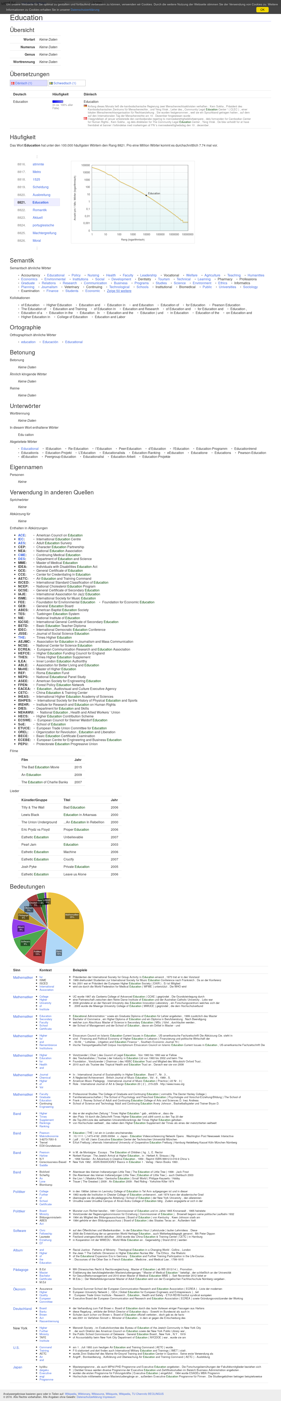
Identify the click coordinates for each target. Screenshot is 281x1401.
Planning (27, 286)
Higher (43, 999)
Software (19, 1230)
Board (42, 1211)
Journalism (49, 286)
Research (70, 283)
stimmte (38, 164)
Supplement (46, 1120)
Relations (49, 283)
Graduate (28, 283)
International (46, 986)
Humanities (256, 275)
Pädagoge (20, 1269)
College (43, 996)
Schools (143, 286)
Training (44, 1350)
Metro (37, 171)
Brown (43, 1314)
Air (41, 1357)
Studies (161, 283)
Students (71, 290)
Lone (42, 1181)
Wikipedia (70, 1394)
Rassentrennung (49, 1321)
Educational (56, 275)
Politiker (19, 1191)
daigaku (44, 1370)
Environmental (55, 279)
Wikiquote (111, 1394)
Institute (44, 1009)
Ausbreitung (41, 194)
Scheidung (41, 186)
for (41, 977)
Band (17, 1113)
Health (111, 275)
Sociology (250, 286)
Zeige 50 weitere (119, 290)
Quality (43, 1295)
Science (180, 283)
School (43, 1025)
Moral (37, 240)
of (40, 1006)
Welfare (191, 275)
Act (41, 1224)
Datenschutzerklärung (89, 1397)
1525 (36, 179)
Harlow (43, 1155)
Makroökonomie (48, 1136)
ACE (21, 535)
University (45, 1003)
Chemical (45, 1077)
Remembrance (48, 1045)
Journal (43, 1074)
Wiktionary (84, 1394)
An (41, 1178)
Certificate (45, 1029)
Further (43, 1194)
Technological (119, 286)
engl (41, 1376)
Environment (202, 283)
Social (100, 279)
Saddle (43, 1165)
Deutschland (22, 1308)
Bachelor (44, 1275)
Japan (17, 1367)
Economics (29, 279)
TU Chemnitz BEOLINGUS (148, 1394)
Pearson (44, 1133)
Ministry (44, 1214)
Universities (227, 286)
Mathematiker (23, 977)
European (45, 1298)
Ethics (222, 283)
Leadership (148, 275)
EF (41, 1243)
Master (43, 1272)
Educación (50, 341)
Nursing (93, 275)
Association (46, 990)
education (28, 341)
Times (43, 1116)
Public (207, 286)
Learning (204, 279)
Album (18, 1250)
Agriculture (212, 275)
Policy (76, 275)
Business (121, 283)
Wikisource (98, 1394)
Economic (92, 290)
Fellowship (45, 1233)
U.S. (16, 1347)
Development (121, 279)
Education (41, 202)
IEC (21, 539)
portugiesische (43, 225)
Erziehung (45, 1240)
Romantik (40, 209)
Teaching (234, 275)
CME (22, 554)
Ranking (44, 1126)
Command (45, 1347)
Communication (95, 283)
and (41, 1042)
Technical (184, 279)
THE (21, 637)
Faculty (128, 275)
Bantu (42, 1311)
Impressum (109, 1397)
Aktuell (38, 217)
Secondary (45, 1019)
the (41, 1259)
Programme (46, 1379)
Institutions (80, 279)
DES (21, 558)
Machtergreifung (44, 232)
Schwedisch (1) (64, 83)
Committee (45, 1302)
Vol (41, 1087)
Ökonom (19, 1289)
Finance (52, 290)
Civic (42, 1230)
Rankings (45, 1123)
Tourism (164, 279)
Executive (45, 1373)
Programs (142, 283)
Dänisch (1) (23, 83)
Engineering (46, 1107)
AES (21, 543)
